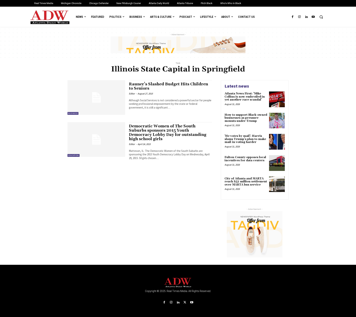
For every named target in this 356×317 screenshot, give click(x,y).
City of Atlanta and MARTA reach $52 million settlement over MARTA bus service (246, 181)
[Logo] (178, 283)
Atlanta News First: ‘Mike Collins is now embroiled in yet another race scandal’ (245, 96)
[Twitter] (184, 302)
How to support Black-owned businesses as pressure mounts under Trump (246, 118)
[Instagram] (299, 16)
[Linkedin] (306, 16)
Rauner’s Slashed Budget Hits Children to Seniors (168, 86)
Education (73, 155)
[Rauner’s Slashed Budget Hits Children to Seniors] (96, 97)
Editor (132, 93)
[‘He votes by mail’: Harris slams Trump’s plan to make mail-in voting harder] (277, 142)
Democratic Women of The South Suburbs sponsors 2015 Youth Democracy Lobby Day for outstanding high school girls (167, 132)
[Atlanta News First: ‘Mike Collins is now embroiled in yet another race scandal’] (277, 99)
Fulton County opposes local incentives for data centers (245, 159)
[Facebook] (292, 16)
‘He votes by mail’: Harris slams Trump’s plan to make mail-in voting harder (245, 139)
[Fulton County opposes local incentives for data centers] (277, 163)
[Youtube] (313, 16)
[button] (321, 16)
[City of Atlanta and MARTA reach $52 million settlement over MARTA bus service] (277, 184)
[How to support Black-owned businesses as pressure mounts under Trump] (277, 121)
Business (73, 113)
